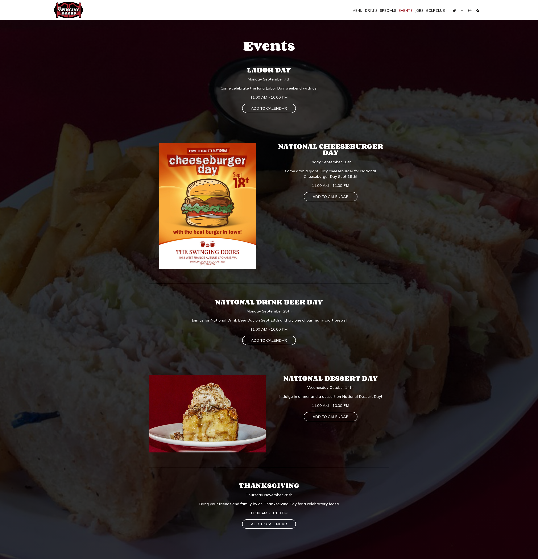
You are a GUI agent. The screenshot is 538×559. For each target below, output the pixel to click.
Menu (357, 10)
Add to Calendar (269, 108)
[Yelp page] (477, 10)
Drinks (371, 10)
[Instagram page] (470, 10)
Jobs (419, 10)
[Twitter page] (454, 10)
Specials (388, 10)
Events (406, 10)
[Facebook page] (462, 10)
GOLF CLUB (436, 10)
